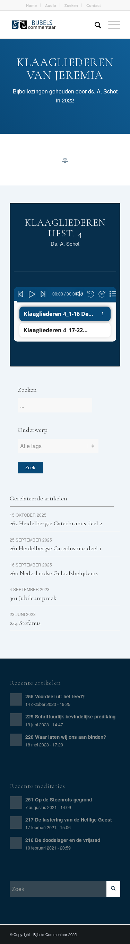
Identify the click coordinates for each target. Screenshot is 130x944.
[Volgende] (43, 294)
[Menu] (110, 24)
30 (102, 294)
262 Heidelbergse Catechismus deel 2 (56, 523)
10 (91, 294)
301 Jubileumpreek (33, 598)
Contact (93, 5)
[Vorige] (21, 294)
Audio (50, 5)
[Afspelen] (32, 294)
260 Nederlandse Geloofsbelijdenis (54, 573)
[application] (67, 294)
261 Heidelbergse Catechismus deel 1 (55, 548)
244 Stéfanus (25, 623)
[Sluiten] (113, 293)
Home (31, 5)
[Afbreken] (79, 293)
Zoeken (71, 5)
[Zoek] (94, 24)
